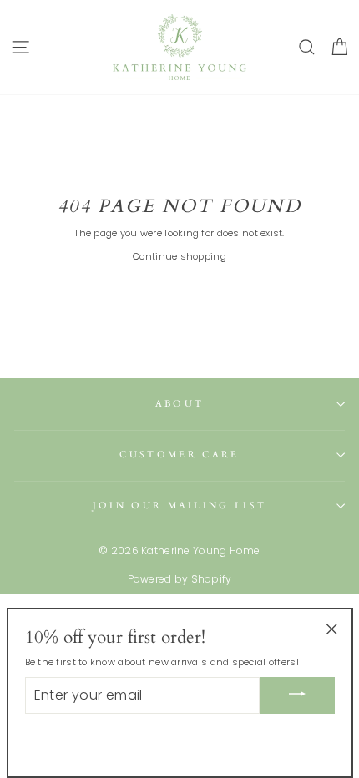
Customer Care (179, 454)
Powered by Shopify (180, 579)
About (180, 403)
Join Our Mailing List (180, 505)
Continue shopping (179, 256)
